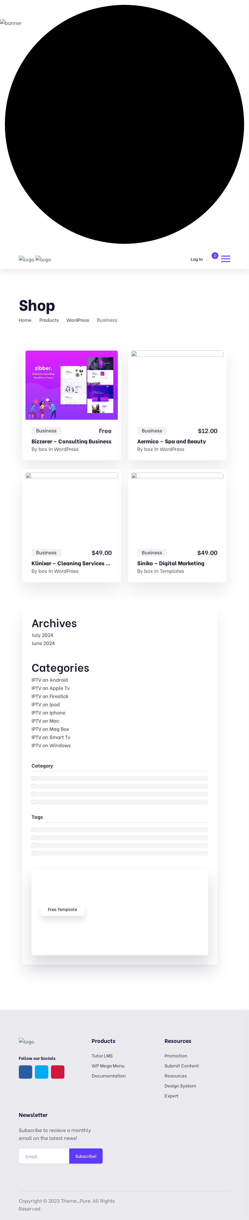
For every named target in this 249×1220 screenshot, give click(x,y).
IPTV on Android (50, 679)
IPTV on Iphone (48, 712)
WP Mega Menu (108, 1065)
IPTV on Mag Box (50, 728)
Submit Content (182, 1065)
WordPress (66, 448)
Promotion (176, 1055)
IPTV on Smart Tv (51, 736)
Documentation (109, 1075)
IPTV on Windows (51, 744)
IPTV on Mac (45, 720)
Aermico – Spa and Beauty (171, 441)
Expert (172, 1095)
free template (62, 909)
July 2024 (42, 634)
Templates (172, 570)
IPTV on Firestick (50, 695)
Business (46, 430)
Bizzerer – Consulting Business (71, 441)
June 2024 (43, 642)
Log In (197, 259)
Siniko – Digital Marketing (170, 563)
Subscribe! (86, 1156)
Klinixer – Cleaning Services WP (72, 563)
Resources (176, 1075)
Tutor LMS (102, 1055)
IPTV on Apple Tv (51, 687)
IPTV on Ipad (46, 704)
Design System (180, 1085)
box (43, 448)
